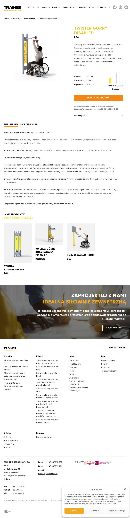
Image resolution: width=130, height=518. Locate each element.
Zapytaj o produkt (99, 97)
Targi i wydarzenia (109, 371)
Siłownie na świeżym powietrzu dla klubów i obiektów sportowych (46, 413)
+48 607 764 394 (55, 462)
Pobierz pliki (79, 116)
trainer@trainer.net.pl (48, 474)
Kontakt (101, 7)
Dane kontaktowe (44, 437)
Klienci (46, 7)
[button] (125, 489)
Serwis (72, 374)
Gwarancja (74, 378)
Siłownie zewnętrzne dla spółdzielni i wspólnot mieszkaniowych (47, 382)
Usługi (56, 7)
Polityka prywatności (58, 500)
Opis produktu (11, 124)
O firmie (81, 7)
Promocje (68, 7)
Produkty (33, 7)
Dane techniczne (28, 124)
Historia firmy (9, 444)
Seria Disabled (29, 19)
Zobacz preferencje (116, 511)
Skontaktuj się (114, 328)
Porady (104, 364)
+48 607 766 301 (55, 466)
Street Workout (10, 379)
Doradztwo (74, 360)
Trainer (6, 19)
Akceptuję (74, 511)
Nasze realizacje (11, 440)
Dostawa (73, 367)
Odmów (95, 511)
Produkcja (8, 447)
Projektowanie (75, 364)
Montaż (72, 371)
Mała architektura (12, 383)
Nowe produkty (108, 360)
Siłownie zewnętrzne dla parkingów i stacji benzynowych (47, 404)
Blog (91, 7)
